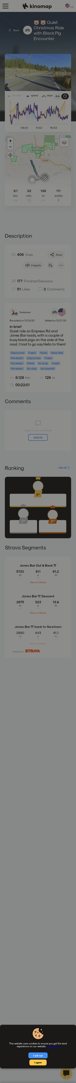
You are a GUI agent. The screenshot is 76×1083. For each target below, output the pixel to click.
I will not (38, 1055)
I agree (38, 1062)
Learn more (53, 1046)
